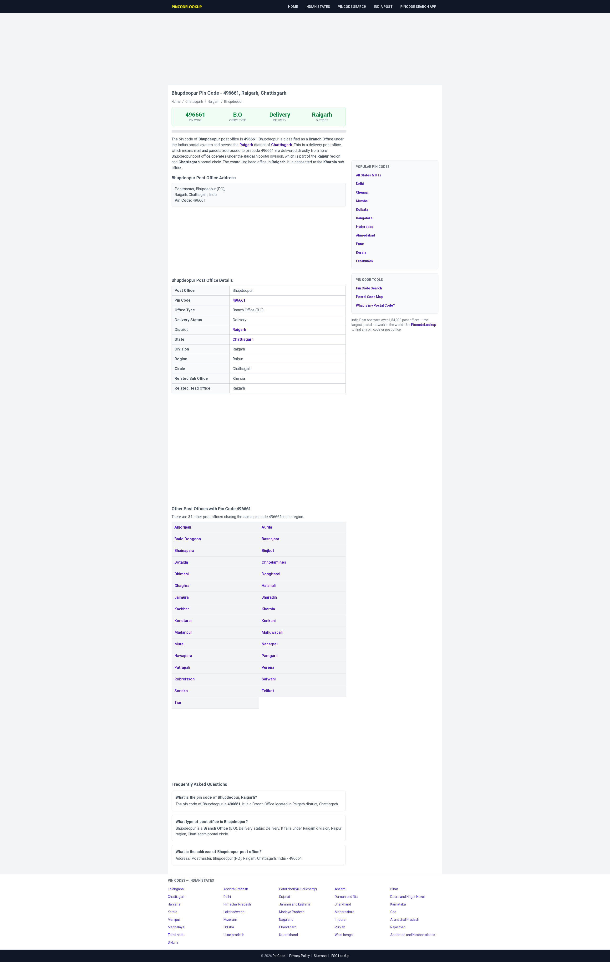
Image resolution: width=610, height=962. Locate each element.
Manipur (174, 919)
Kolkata (362, 209)
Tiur (177, 702)
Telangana (176, 889)
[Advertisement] (305, 46)
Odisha (229, 927)
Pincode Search (352, 7)
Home (293, 7)
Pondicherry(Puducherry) (298, 889)
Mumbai (362, 201)
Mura (178, 644)
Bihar (394, 889)
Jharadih (269, 597)
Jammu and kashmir (294, 904)
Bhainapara (184, 550)
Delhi (360, 184)
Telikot (268, 691)
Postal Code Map (369, 297)
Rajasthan (398, 927)
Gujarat (284, 897)
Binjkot (268, 550)
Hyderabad (364, 227)
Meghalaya (176, 927)
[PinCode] (187, 6)
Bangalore (364, 218)
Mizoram (230, 919)
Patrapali (182, 667)
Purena (268, 667)
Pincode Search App (418, 7)
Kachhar (181, 609)
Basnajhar (270, 539)
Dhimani (181, 574)
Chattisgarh (281, 145)
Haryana (174, 904)
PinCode (279, 956)
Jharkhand (343, 904)
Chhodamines (274, 562)
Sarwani (269, 679)
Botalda (181, 562)
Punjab (340, 927)
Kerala (361, 252)
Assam (340, 889)
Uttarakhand (288, 935)
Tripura (340, 919)
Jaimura (181, 597)
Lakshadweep (234, 912)
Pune (360, 244)
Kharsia (268, 609)
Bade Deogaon (187, 539)
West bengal (344, 935)
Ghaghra (181, 585)
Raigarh (246, 145)
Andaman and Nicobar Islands (412, 935)
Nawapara (183, 655)
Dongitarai (271, 574)
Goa (393, 912)
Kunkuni (269, 620)
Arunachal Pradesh (404, 919)
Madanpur (183, 632)
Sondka (181, 691)
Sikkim (173, 942)
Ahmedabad (365, 235)
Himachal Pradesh (237, 904)
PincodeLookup (423, 325)
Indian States (317, 7)
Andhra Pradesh (236, 889)
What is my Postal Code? (375, 305)
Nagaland (286, 919)
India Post (383, 7)
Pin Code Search (369, 288)
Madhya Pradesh (292, 912)
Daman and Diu (346, 897)
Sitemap (320, 956)
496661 (239, 300)
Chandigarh (287, 927)
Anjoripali (182, 527)
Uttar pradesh (234, 935)
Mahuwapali (272, 632)
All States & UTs (368, 175)
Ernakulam (364, 261)
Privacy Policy (299, 956)
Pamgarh (270, 655)
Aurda (267, 527)
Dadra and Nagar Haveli (407, 897)
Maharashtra (344, 912)
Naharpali (270, 644)
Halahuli (269, 585)
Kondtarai (183, 620)
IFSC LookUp (340, 956)
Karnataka (398, 904)
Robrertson (184, 679)
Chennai (362, 192)
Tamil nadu (176, 935)
